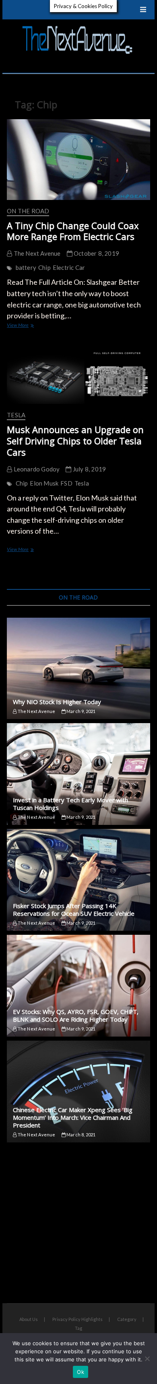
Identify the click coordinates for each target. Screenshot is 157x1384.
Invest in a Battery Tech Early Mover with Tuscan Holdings (70, 804)
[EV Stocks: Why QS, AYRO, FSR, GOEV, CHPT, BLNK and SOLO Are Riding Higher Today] (78, 986)
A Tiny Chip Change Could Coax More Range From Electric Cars (73, 231)
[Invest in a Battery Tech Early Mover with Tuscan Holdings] (78, 774)
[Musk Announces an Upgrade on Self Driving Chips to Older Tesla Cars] (78, 374)
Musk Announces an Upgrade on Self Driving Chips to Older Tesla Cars (75, 440)
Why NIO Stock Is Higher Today (57, 702)
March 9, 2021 (81, 711)
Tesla (16, 415)
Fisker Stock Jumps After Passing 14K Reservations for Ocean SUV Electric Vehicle (73, 909)
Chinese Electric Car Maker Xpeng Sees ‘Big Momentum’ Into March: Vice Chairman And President (72, 1117)
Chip (44, 267)
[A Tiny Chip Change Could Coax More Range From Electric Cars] (78, 159)
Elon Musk (44, 483)
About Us (28, 1319)
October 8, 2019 (95, 253)
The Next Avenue (36, 253)
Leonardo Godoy (36, 469)
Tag (78, 1328)
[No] (147, 1359)
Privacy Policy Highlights (77, 1319)
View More (25, 326)
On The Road (28, 211)
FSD (66, 483)
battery (26, 267)
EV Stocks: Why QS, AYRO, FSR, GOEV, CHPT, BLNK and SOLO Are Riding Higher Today (75, 1015)
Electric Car (69, 267)
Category (126, 1319)
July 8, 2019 (89, 469)
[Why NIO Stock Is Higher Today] (78, 668)
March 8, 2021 (81, 1134)
